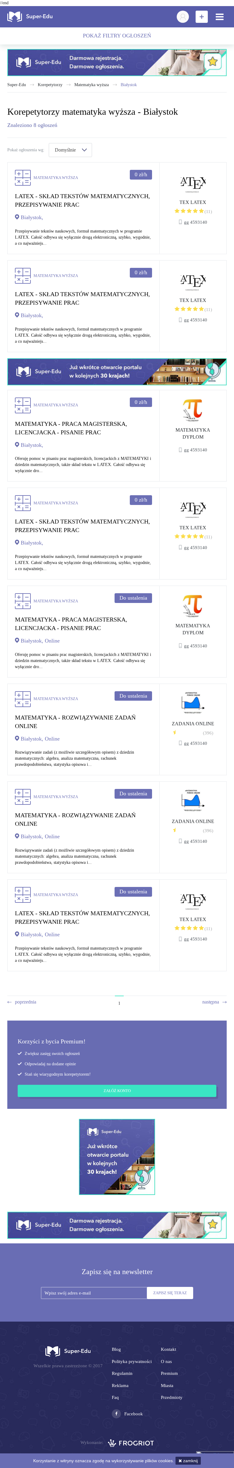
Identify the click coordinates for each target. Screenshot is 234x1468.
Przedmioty (172, 1397)
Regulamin (122, 1373)
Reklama (120, 1385)
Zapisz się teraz (170, 1293)
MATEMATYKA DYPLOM (193, 433)
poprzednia (25, 1001)
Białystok (129, 84)
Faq (115, 1397)
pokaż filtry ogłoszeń (117, 36)
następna (210, 1001)
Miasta (167, 1385)
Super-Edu (16, 84)
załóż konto (117, 1090)
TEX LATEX (192, 202)
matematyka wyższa (91, 84)
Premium (169, 1373)
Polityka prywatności (132, 1361)
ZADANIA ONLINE (193, 723)
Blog (116, 1349)
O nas (166, 1361)
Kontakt (168, 1349)
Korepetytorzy (50, 84)
